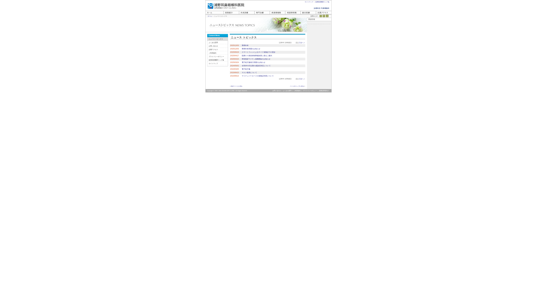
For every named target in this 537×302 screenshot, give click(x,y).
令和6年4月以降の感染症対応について (256, 66)
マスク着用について (249, 73)
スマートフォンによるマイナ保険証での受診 (258, 52)
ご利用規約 (212, 53)
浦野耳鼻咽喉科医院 (226, 6)
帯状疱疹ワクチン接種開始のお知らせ (256, 59)
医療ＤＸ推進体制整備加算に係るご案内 (257, 56)
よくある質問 (213, 42)
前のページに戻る (236, 86)
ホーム (210, 16)
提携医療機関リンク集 (216, 60)
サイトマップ (213, 63)
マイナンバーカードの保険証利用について (258, 76)
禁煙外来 (245, 45)
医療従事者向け (324, 90)
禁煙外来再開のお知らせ (251, 49)
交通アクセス (213, 49)
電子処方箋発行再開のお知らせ (253, 62)
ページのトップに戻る (297, 86)
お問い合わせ (213, 46)
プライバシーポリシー (216, 56)
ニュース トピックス (216, 39)
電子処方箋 (246, 69)
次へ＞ (302, 43)
